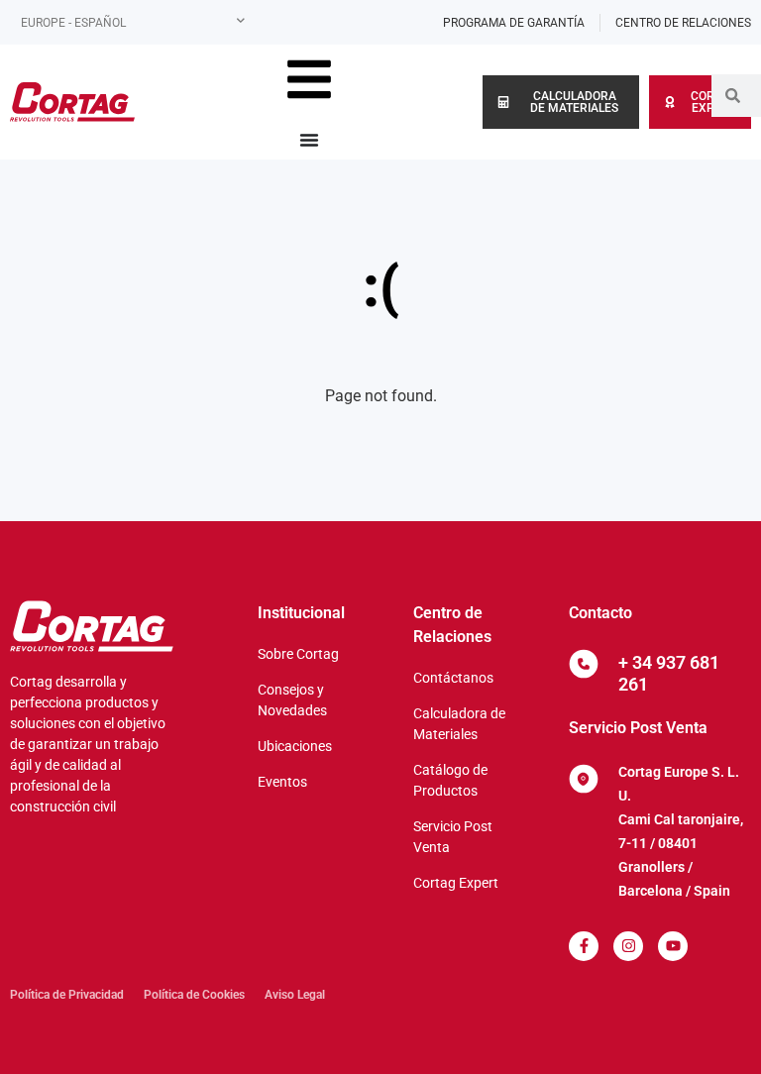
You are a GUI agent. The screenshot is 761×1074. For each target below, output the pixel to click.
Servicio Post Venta (638, 727)
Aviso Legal (295, 995)
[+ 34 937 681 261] (583, 664)
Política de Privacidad (67, 995)
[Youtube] (673, 946)
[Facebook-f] (583, 946)
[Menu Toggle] (309, 140)
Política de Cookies (194, 995)
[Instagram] (628, 946)
